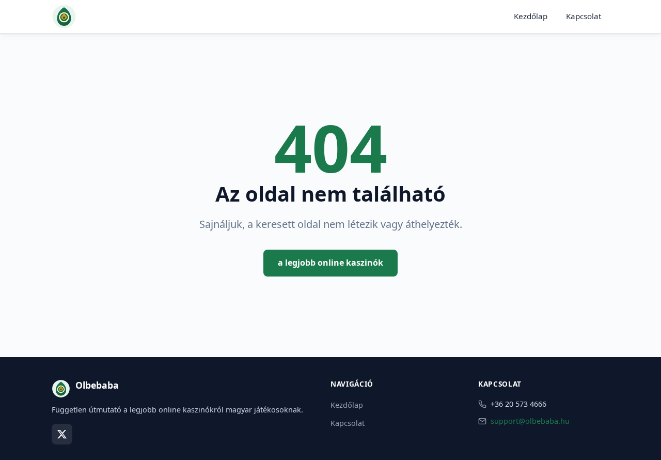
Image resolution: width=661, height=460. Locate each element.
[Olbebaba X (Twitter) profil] (62, 434)
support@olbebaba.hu (530, 421)
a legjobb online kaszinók (330, 262)
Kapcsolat (583, 16)
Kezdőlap (530, 16)
